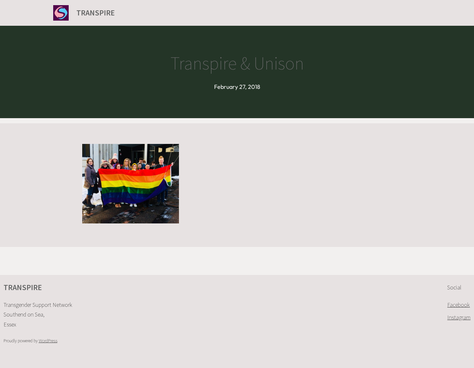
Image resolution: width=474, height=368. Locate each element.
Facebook (458, 304)
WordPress (48, 341)
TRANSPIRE (95, 13)
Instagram (458, 317)
